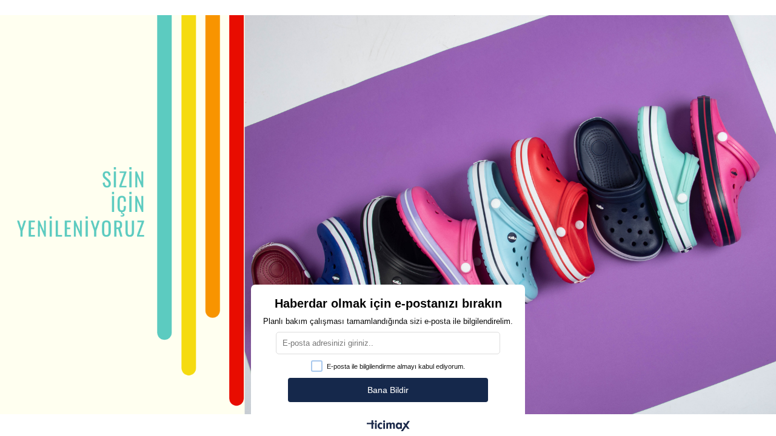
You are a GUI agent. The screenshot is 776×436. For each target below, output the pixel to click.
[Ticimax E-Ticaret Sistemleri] (388, 426)
